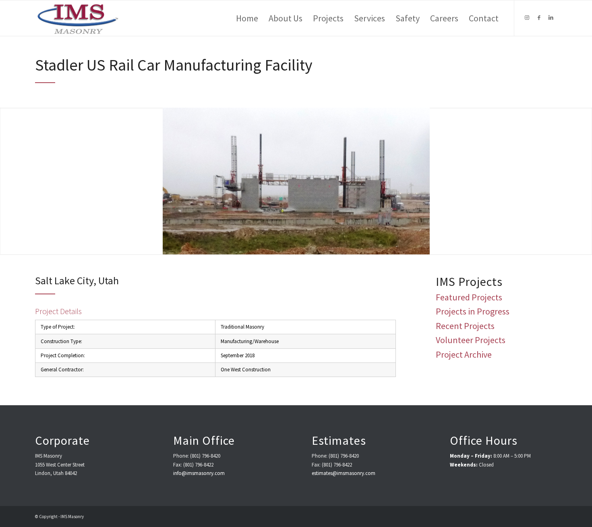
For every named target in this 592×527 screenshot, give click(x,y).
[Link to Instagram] (527, 18)
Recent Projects (465, 325)
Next (585, 181)
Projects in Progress (472, 311)
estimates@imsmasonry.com (343, 473)
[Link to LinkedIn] (551, 18)
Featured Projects (469, 297)
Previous (7, 181)
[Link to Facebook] (539, 18)
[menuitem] (247, 18)
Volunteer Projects (470, 340)
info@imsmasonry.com (199, 473)
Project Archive (464, 354)
